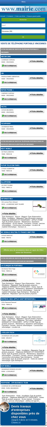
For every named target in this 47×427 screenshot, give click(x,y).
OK (23, 37)
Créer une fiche (20, 16)
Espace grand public (34, 16)
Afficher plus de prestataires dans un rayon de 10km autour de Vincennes (24, 251)
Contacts (10, 16)
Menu (23, 2)
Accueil (2, 16)
